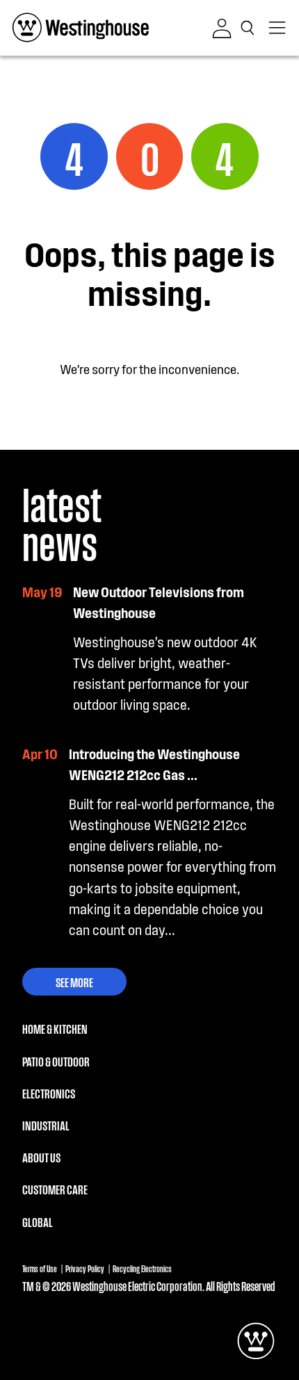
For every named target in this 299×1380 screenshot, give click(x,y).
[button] (250, 27)
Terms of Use (39, 1268)
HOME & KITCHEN (55, 1028)
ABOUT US (41, 1156)
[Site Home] (80, 28)
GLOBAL (37, 1221)
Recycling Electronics (142, 1268)
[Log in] (222, 28)
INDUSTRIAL (46, 1125)
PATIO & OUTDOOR (56, 1061)
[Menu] (278, 27)
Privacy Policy (84, 1268)
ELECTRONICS (48, 1093)
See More (74, 981)
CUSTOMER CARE (55, 1188)
